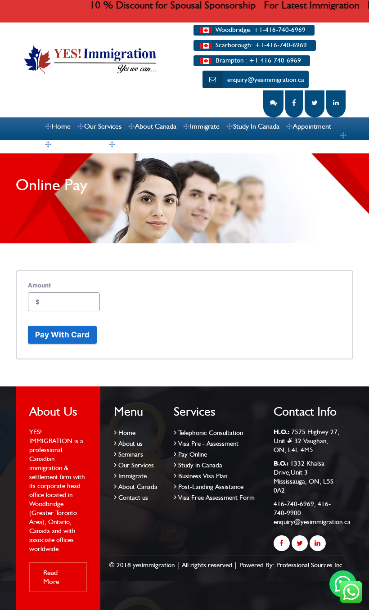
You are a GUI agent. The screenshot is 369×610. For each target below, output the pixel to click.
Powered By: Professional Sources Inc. (291, 565)
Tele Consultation (77, 144)
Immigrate (205, 126)
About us (130, 444)
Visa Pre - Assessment (208, 444)
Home (61, 126)
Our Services (103, 126)
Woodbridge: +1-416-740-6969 (260, 30)
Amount (39, 285)
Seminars (130, 454)
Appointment (312, 126)
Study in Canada (200, 465)
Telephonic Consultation (210, 433)
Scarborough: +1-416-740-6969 (260, 45)
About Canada (155, 126)
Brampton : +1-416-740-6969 (257, 60)
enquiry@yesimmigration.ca (265, 80)
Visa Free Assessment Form (216, 497)
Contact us (131, 144)
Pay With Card (62, 334)
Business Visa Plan (202, 476)
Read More (51, 577)
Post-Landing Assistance (210, 487)
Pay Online (192, 454)
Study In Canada (256, 126)
